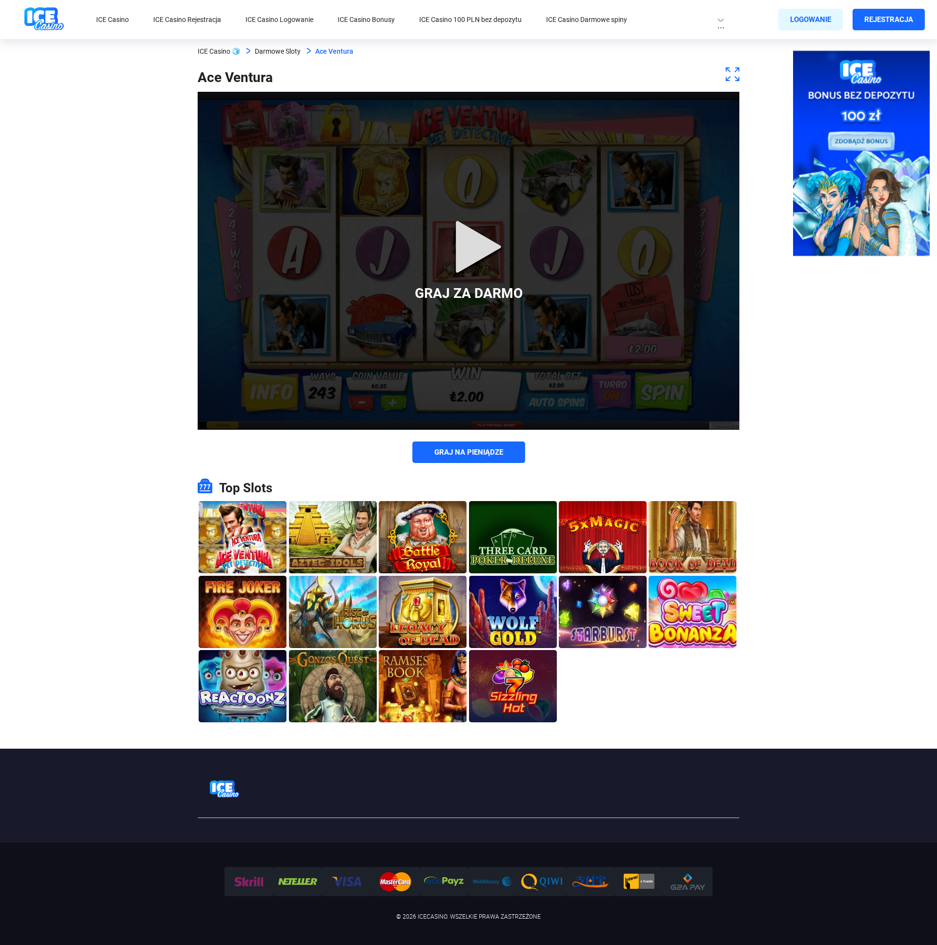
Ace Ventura (242, 513)
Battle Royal (422, 513)
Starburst (602, 588)
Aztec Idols (332, 513)
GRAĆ (242, 558)
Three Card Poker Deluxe (513, 514)
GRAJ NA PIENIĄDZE (468, 452)
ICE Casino (112, 19)
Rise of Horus (333, 588)
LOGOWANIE (810, 19)
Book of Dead (692, 513)
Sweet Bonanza (693, 588)
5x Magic (603, 513)
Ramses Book (422, 662)
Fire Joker (243, 588)
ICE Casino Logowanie (279, 19)
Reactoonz (242, 662)
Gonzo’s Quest (333, 662)
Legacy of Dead (422, 588)
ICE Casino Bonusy (366, 19)
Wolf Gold (512, 588)
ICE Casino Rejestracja (187, 19)
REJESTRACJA (888, 19)
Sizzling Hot (513, 662)
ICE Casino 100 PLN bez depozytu (470, 19)
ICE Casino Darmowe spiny (586, 19)
